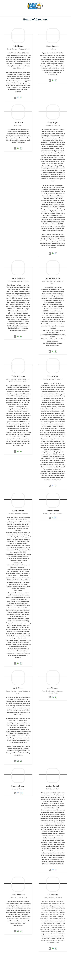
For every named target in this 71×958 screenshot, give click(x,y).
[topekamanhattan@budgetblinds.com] (18, 336)
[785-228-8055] (49, 253)
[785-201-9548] (15, 336)
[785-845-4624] (15, 793)
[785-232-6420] (49, 80)
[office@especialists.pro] (18, 793)
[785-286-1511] (15, 148)
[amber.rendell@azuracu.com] (52, 870)
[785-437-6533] (49, 697)
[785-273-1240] (15, 761)
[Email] (21, 97)
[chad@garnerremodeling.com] (52, 80)
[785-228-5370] (49, 870)
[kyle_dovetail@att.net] (18, 148)
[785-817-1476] (49, 486)
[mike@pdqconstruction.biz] (52, 351)
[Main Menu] (35, 14)
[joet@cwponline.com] (52, 697)
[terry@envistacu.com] (52, 253)
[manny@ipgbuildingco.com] (18, 663)
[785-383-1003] (15, 663)
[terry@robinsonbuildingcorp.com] (18, 451)
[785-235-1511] (49, 351)
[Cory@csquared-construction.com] (52, 486)
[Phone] (15, 97)
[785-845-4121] (15, 451)
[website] (21, 451)
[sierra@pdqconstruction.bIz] (52, 948)
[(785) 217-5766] (49, 517)
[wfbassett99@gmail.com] (52, 517)
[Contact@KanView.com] (18, 761)
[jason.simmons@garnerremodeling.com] (18, 931)
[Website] (18, 97)
